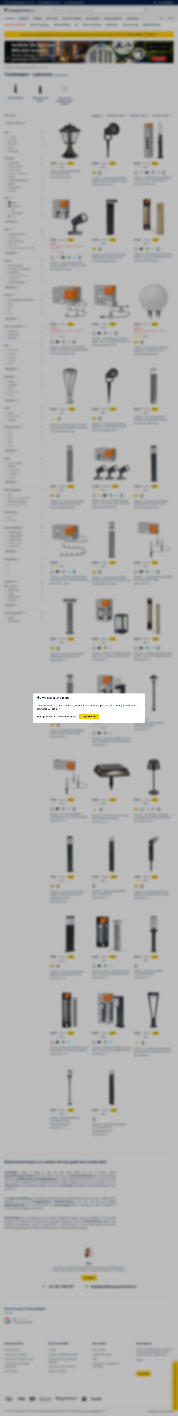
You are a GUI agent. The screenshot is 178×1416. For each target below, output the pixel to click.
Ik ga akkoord (89, 716)
